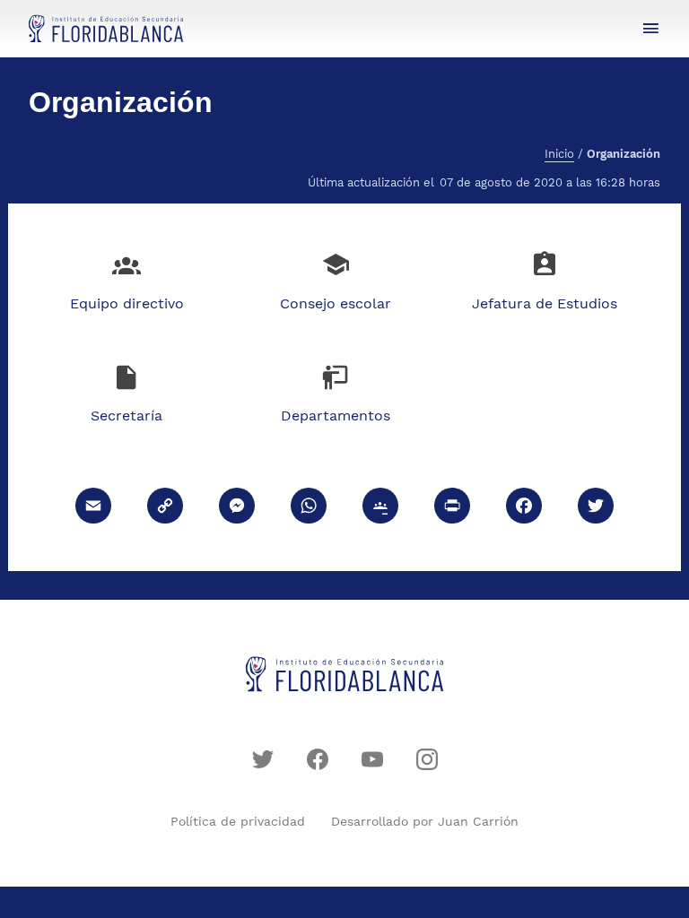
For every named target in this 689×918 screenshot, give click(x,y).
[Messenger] (236, 508)
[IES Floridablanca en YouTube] (372, 759)
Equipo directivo (127, 303)
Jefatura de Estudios (544, 303)
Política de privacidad (237, 821)
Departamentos (335, 415)
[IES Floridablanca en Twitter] (263, 759)
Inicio (559, 154)
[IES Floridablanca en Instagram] (427, 759)
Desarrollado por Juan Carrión (425, 821)
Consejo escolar (335, 303)
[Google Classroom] (380, 508)
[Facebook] (523, 508)
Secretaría (126, 415)
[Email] (93, 508)
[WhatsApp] (308, 508)
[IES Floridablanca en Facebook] (317, 759)
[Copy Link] (165, 508)
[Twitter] (595, 508)
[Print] (452, 508)
